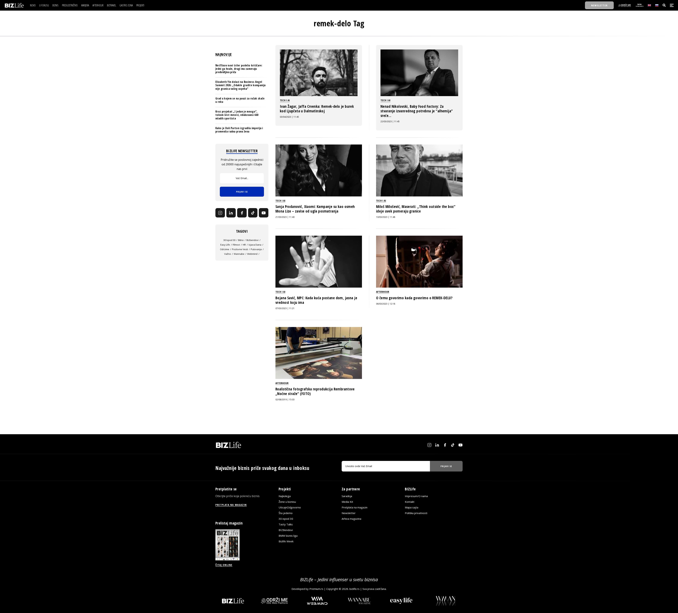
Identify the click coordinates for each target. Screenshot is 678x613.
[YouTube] (263, 213)
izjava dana (255, 244)
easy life (225, 244)
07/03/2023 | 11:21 (285, 308)
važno (227, 254)
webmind (252, 254)
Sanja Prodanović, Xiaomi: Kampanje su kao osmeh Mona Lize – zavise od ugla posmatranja (315, 209)
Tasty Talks (286, 524)
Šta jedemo (286, 513)
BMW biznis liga (288, 535)
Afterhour (382, 291)
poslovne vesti (240, 249)
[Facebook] (242, 213)
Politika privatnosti (416, 513)
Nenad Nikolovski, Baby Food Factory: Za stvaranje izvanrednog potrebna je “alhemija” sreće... (416, 111)
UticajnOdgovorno (290, 507)
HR (244, 244)
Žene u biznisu (287, 501)
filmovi (236, 244)
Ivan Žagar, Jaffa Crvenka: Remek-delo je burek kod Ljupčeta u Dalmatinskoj (317, 108)
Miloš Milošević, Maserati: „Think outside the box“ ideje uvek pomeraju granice (415, 209)
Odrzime (224, 249)
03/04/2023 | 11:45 (289, 116)
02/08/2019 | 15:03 (285, 399)
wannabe (239, 254)
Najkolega (285, 496)
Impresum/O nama (416, 496)
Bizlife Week (286, 541)
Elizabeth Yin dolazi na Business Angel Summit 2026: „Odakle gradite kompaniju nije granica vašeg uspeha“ (240, 85)
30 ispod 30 (229, 240)
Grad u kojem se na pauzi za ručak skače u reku (239, 100)
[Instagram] (220, 213)
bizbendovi (252, 240)
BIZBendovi (286, 530)
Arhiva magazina (351, 518)
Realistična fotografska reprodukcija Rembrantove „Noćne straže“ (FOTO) (315, 391)
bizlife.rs (354, 589)
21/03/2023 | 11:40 (285, 217)
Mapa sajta (411, 507)
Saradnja (347, 496)
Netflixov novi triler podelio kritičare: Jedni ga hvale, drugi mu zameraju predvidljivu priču (238, 68)
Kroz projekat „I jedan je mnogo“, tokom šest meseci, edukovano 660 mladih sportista (236, 115)
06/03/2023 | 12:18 (385, 303)
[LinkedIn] (231, 213)
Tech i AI (285, 100)
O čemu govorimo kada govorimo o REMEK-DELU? (414, 297)
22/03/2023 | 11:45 (390, 121)
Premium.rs (316, 589)
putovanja (256, 249)
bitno (241, 240)
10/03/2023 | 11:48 (385, 217)
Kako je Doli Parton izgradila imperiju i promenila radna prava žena (239, 129)
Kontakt (409, 501)
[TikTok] (253, 213)
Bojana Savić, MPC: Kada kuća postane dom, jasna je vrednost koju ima (316, 300)
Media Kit (347, 501)
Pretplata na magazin (354, 507)
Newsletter (349, 513)
